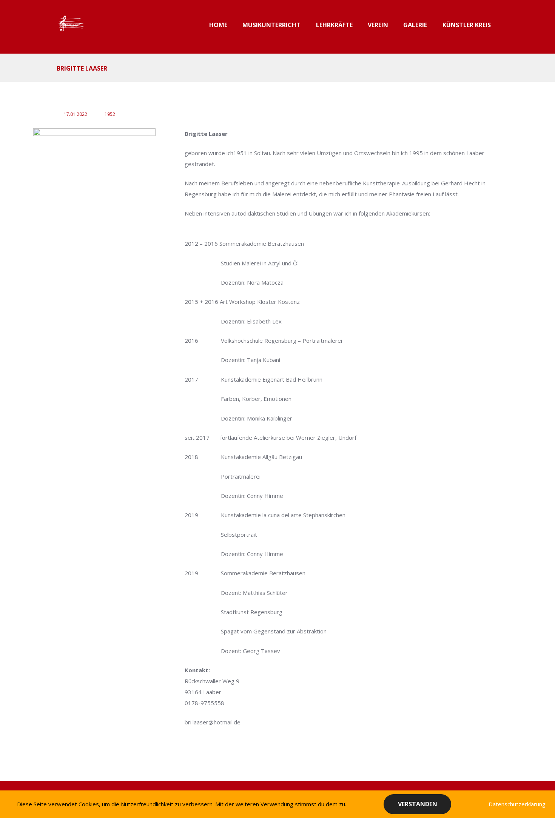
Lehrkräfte (334, 25)
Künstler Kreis (466, 25)
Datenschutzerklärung (517, 804)
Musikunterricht (271, 25)
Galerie (415, 25)
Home (218, 25)
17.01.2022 (75, 114)
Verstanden (417, 804)
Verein (378, 25)
